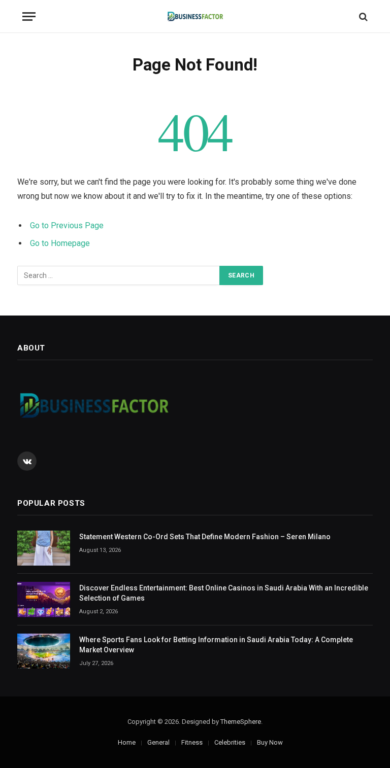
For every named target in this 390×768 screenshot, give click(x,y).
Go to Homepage (60, 243)
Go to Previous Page (67, 225)
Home (127, 742)
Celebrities (229, 742)
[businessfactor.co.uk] (195, 16)
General (158, 742)
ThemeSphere (240, 721)
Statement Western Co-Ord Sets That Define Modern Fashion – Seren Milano (205, 537)
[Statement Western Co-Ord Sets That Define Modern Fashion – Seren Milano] (43, 548)
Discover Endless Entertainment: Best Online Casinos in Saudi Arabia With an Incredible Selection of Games (223, 593)
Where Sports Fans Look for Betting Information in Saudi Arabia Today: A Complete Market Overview (216, 645)
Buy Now (270, 742)
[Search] (362, 16)
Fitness (192, 742)
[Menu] (29, 16)
